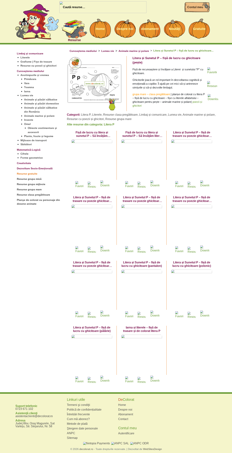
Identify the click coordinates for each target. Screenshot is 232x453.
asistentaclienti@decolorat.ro (34, 416)
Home (122, 405)
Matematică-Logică (28, 149)
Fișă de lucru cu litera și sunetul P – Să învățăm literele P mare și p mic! (92, 136)
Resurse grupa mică (29, 178)
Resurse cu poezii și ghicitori (38, 65)
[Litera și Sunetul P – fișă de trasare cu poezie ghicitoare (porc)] (91, 224)
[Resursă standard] (212, 85)
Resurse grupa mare (29, 189)
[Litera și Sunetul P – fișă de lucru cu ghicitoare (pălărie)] (91, 355)
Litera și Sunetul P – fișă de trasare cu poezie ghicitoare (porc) (92, 201)
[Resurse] (74, 28)
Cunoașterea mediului (30, 71)
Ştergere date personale (82, 428)
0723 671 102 (24, 408)
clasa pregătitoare (159, 94)
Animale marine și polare (39, 115)
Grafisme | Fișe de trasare (36, 61)
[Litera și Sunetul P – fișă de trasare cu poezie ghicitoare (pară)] (91, 290)
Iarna (27, 91)
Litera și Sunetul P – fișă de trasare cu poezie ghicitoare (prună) (192, 201)
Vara (26, 83)
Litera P (86, 114)
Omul (27, 124)
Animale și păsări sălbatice (40, 99)
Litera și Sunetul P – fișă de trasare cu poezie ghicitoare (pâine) (192, 136)
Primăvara (30, 79)
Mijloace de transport (33, 140)
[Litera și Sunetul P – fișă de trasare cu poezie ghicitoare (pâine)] (191, 159)
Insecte (28, 119)
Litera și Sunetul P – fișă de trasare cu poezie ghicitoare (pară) (92, 266)
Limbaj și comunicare (30, 53)
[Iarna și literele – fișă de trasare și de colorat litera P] (141, 355)
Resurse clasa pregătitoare (33, 194)
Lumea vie (26, 95)
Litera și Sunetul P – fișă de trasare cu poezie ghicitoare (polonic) (142, 201)
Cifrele (24, 153)
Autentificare (126, 433)
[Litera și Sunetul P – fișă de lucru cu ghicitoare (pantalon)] (141, 290)
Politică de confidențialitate (84, 409)
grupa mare (139, 94)
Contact (123, 419)
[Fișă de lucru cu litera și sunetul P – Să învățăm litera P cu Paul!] (141, 159)
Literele (25, 57)
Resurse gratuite (27, 173)
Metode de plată (77, 423)
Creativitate (24, 163)
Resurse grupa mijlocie (31, 184)
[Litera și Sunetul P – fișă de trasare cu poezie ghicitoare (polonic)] (141, 224)
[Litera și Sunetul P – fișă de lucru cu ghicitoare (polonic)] (191, 290)
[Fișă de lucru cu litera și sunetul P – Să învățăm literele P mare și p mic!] (91, 159)
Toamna (29, 87)
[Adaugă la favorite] (212, 71)
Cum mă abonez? (78, 419)
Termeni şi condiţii (78, 405)
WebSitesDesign (152, 449)
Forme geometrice (31, 157)
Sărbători (26, 144)
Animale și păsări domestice (41, 103)
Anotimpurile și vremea (34, 75)
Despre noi (125, 409)
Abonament (125, 414)
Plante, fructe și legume (38, 136)
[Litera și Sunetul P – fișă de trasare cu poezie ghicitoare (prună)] (191, 224)
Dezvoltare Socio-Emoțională (35, 168)
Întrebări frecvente (78, 414)
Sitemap (72, 438)
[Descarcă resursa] (212, 96)
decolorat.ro (86, 449)
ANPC (71, 433)
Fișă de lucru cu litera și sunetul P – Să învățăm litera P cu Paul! (141, 136)
